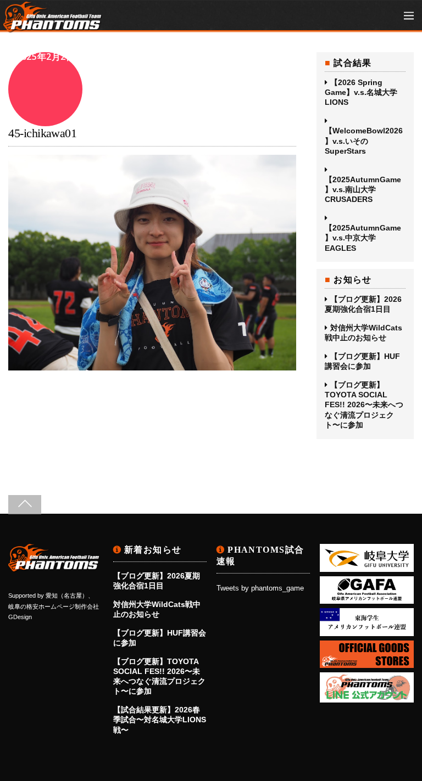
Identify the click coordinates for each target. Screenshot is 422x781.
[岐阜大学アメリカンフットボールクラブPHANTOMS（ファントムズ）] (52, 27)
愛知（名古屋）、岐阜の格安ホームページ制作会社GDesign (53, 606)
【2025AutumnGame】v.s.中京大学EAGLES (363, 237)
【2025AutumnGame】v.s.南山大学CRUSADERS (363, 189)
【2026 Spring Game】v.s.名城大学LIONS (361, 92)
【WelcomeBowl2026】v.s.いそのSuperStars (364, 140)
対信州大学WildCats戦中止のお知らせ (363, 332)
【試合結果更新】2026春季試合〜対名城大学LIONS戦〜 (159, 719)
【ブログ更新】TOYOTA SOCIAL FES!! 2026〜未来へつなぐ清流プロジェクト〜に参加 (364, 404)
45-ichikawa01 (42, 133)
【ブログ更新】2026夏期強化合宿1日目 (363, 304)
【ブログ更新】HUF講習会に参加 (362, 361)
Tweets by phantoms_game (260, 588)
